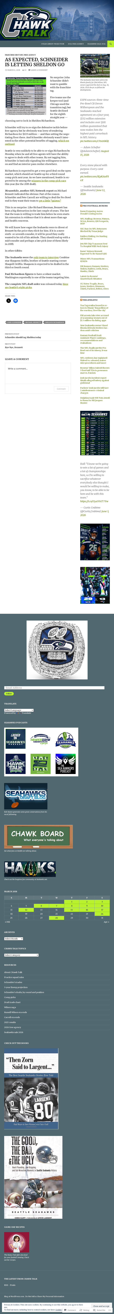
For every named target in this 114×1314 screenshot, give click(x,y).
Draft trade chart (12, 1002)
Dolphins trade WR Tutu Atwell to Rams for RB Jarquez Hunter (95, 400)
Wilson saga (10, 1007)
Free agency (30, 55)
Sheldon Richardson (54, 322)
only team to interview (46, 257)
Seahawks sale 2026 (96, 44)
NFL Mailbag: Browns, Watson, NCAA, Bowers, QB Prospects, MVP (95, 221)
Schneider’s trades (13, 982)
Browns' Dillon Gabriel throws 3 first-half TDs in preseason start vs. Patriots (94, 370)
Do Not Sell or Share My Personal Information (44, 1296)
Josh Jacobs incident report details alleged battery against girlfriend (94, 380)
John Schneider (14, 322)
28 (56, 918)
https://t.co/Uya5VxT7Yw (94, 501)
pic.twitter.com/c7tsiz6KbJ (94, 141)
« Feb (7, 922)
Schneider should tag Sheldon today (23, 336)
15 (72, 910)
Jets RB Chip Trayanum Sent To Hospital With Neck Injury (94, 244)
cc (25, 70)
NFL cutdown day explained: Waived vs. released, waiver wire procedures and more (93, 360)
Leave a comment (39, 70)
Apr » (106, 922)
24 (102, 914)
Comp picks (10, 997)
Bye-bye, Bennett (14, 346)
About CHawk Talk (13, 972)
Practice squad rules (14, 977)
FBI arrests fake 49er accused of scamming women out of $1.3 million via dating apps (94, 318)
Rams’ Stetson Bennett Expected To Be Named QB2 (93, 252)
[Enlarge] (105, 414)
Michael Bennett (33, 322)
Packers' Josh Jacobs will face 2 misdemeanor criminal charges (94, 390)
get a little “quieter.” (50, 200)
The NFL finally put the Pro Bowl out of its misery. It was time (93, 350)
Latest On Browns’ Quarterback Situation (91, 277)
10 (102, 906)
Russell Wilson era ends (15, 1012)
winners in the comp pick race (48, 180)
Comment (61, 389)
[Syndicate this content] (81, 206)
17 (102, 910)
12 (26, 910)
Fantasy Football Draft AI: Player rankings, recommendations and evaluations (93, 339)
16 (87, 910)
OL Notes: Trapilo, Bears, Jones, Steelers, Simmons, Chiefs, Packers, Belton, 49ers (94, 286)
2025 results (10, 1022)
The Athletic (90, 300)
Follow (9, 694)
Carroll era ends (12, 1017)
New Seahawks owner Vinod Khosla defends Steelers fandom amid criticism (94, 328)
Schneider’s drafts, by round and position (24, 992)
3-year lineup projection (52, 44)
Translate (26, 713)
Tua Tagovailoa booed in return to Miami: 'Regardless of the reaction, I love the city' (94, 308)
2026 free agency (76, 44)
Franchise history (14, 55)
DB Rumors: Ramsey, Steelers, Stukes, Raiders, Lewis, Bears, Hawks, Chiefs (94, 268)
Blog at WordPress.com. (14, 1296)
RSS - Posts (9, 1285)
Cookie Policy (61, 1310)
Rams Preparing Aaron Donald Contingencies (91, 212)
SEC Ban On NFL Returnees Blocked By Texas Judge (93, 229)
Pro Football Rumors (95, 206)
